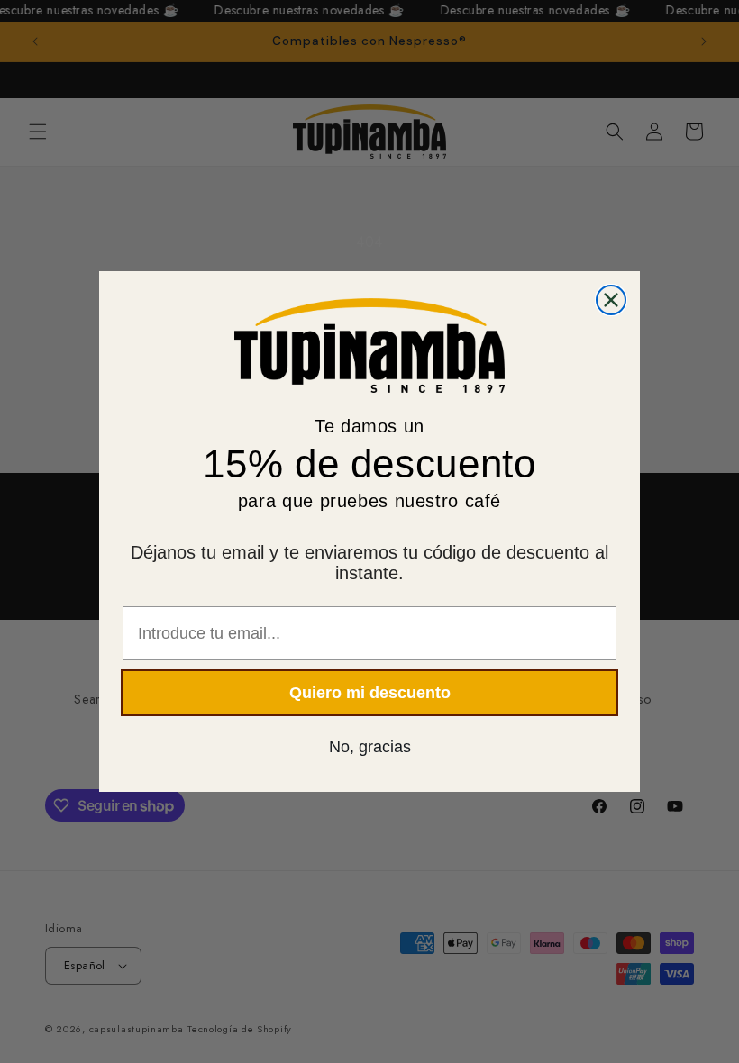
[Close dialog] (611, 300)
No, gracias (370, 747)
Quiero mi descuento (370, 693)
